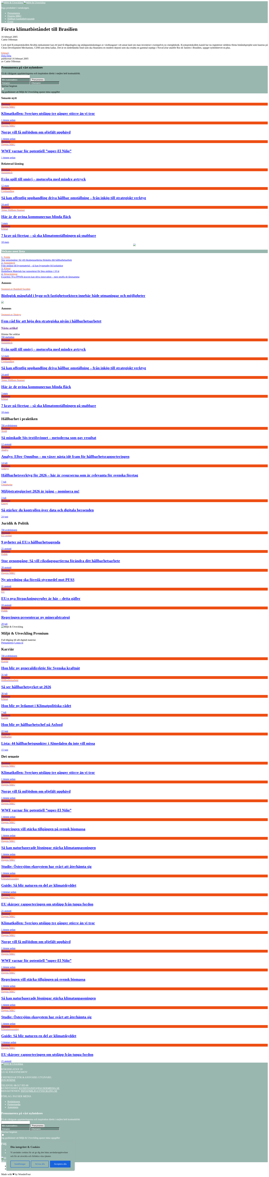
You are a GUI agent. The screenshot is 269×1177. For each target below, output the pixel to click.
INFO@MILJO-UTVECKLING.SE (39, 1091)
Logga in (18, 642)
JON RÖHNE (8, 1080)
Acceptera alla (60, 1164)
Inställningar (20, 1164)
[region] (40, 1156)
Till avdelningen (9, 425)
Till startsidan (7, 337)
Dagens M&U (14, 16)
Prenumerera (13, 13)
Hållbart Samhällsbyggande (21, 18)
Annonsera (12, 1107)
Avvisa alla (40, 1164)
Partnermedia (13, 1104)
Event (10, 21)
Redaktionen (13, 1101)
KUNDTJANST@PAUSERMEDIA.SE (39, 1088)
